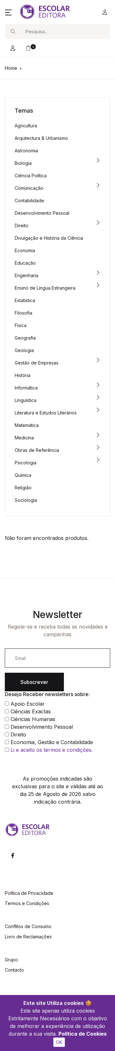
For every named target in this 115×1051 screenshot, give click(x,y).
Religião (23, 487)
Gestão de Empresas (36, 362)
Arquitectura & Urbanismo (41, 138)
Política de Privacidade (29, 893)
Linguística (25, 400)
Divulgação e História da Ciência (49, 238)
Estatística (25, 300)
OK (59, 1042)
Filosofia (23, 313)
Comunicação (29, 188)
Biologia (23, 163)
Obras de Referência (37, 450)
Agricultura (26, 125)
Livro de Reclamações (28, 936)
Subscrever (34, 682)
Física (21, 325)
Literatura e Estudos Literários (46, 412)
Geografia (25, 338)
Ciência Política (31, 175)
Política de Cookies (82, 1034)
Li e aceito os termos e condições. (52, 750)
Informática (26, 387)
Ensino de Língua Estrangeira (45, 288)
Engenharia (26, 275)
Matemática (27, 425)
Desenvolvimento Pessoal (42, 213)
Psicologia (25, 462)
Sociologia (26, 500)
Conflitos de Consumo (28, 926)
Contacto (14, 970)
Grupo (11, 959)
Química (23, 475)
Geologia (24, 350)
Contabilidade (29, 200)
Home (11, 68)
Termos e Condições (27, 903)
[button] (8, 12)
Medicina (24, 437)
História (22, 375)
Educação (25, 263)
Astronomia (26, 150)
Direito (21, 225)
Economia (25, 250)
